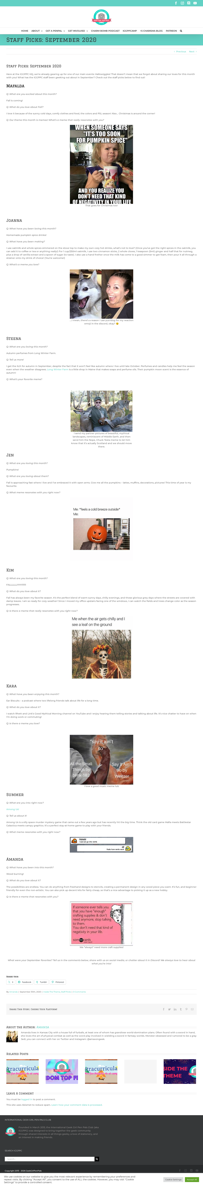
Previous (181, 51)
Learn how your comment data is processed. (76, 1104)
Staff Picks (66, 992)
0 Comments (79, 992)
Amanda (13, 992)
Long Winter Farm (57, 369)
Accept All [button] (192, 1179)
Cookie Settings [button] (173, 1179)
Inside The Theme (51, 992)
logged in (26, 1099)
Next (191, 51)
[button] (181, 31)
